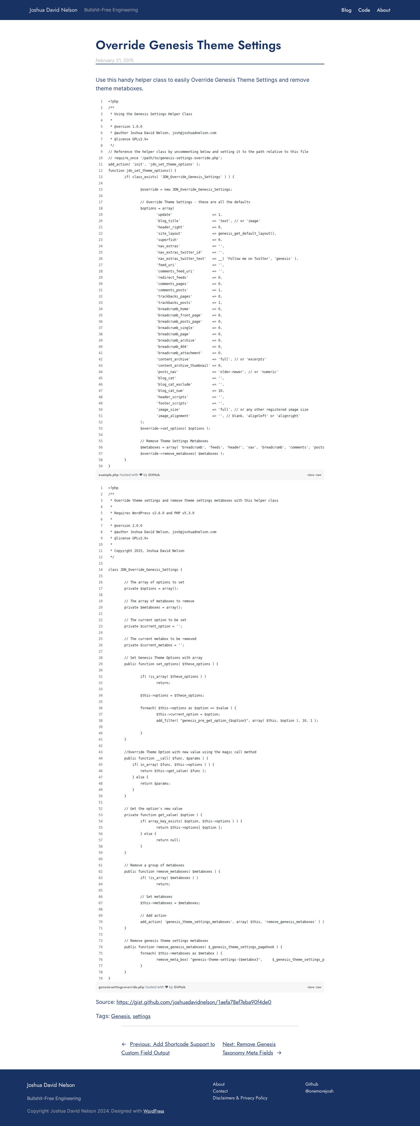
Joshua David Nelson (53, 10)
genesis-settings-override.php (122, 987)
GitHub (154, 474)
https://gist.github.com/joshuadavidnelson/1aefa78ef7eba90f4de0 (194, 1002)
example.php (109, 474)
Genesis (120, 1016)
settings (142, 1016)
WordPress (153, 1111)
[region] (210, 283)
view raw (314, 474)
